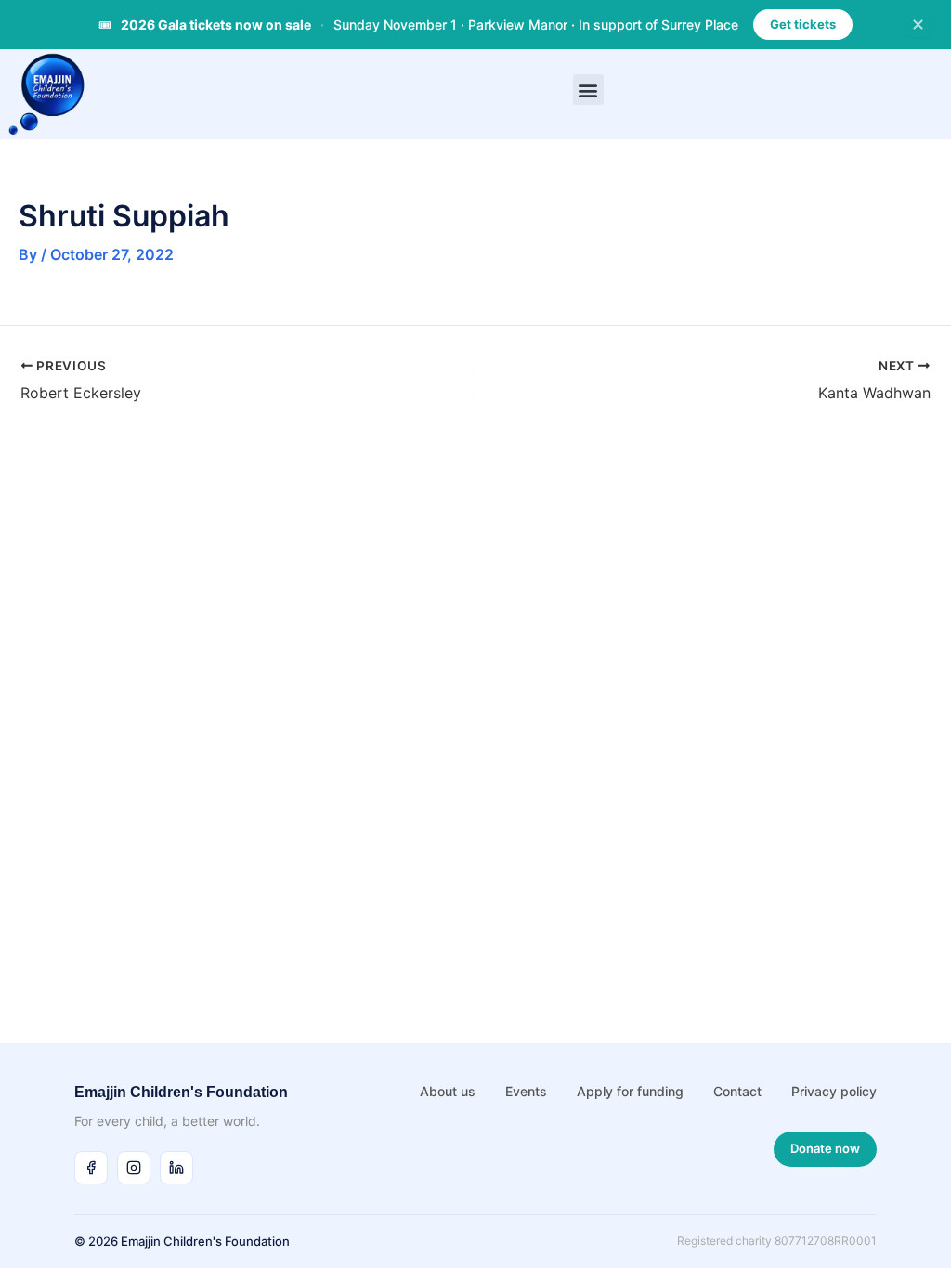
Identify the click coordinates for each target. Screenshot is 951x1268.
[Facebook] (91, 1167)
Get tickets (803, 24)
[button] (588, 89)
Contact (737, 1091)
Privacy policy (834, 1091)
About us (448, 1091)
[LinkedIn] (176, 1167)
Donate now (825, 1148)
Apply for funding (630, 1091)
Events (526, 1091)
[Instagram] (133, 1167)
